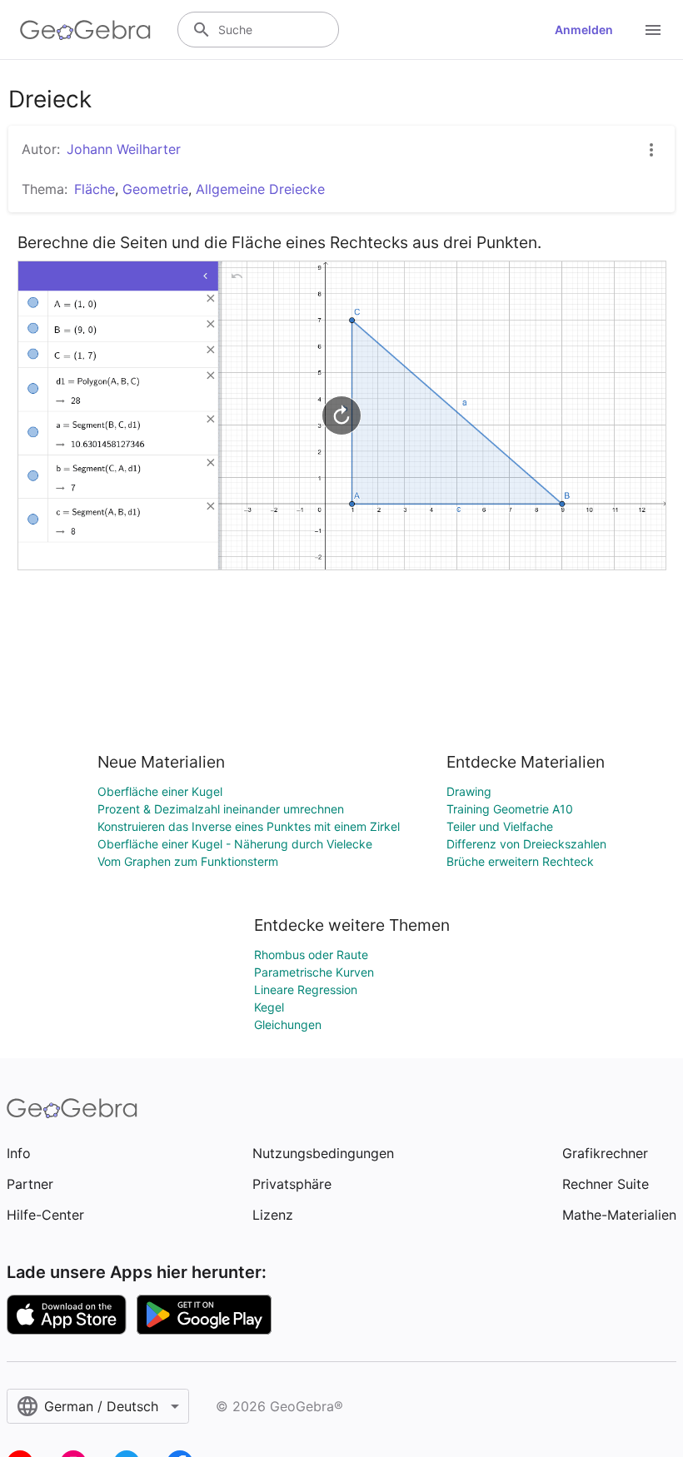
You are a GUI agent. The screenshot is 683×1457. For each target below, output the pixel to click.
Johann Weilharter (124, 149)
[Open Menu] (653, 30)
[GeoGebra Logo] (85, 30)
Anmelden (584, 29)
